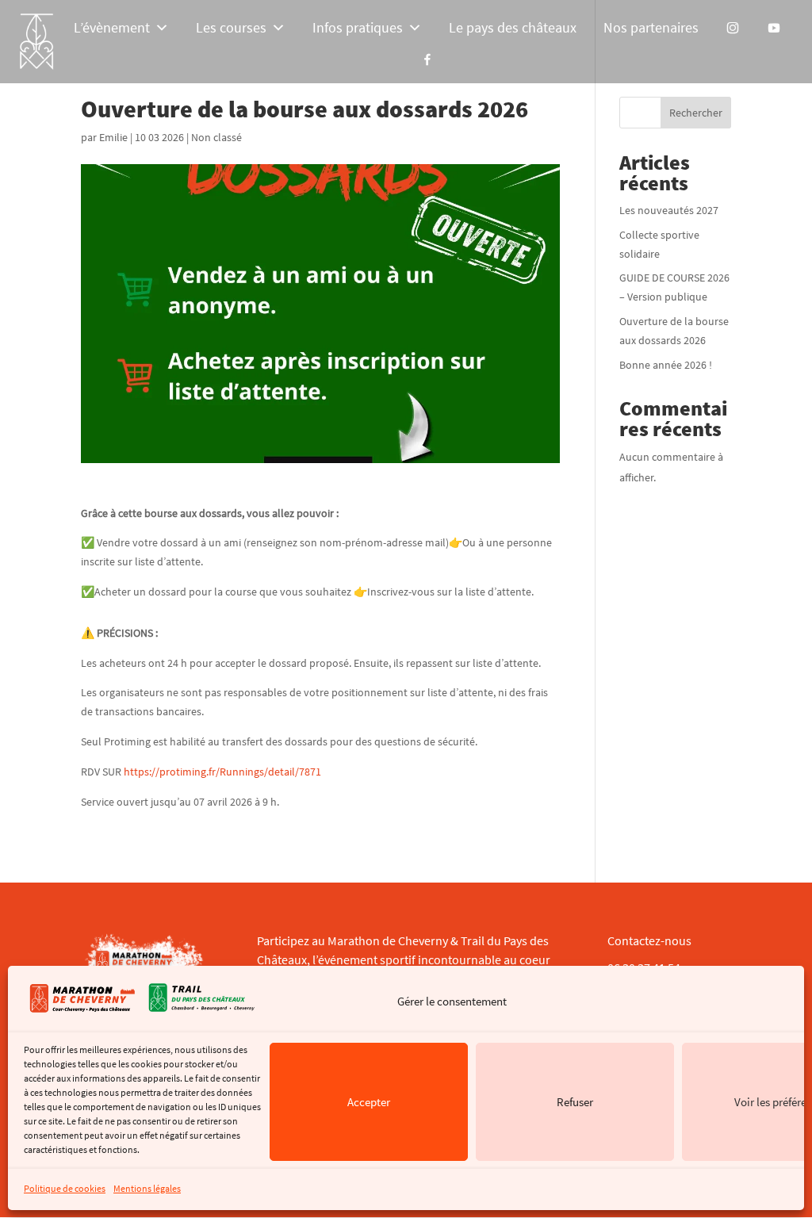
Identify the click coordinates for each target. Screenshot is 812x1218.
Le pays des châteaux (512, 27)
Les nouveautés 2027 (668, 210)
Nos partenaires (651, 27)
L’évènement (112, 27)
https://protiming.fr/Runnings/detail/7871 (222, 771)
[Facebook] (427, 59)
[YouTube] (774, 28)
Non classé (216, 137)
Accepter (368, 1101)
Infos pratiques (357, 27)
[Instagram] (732, 28)
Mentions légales (147, 1188)
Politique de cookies (64, 1188)
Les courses (231, 27)
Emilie (113, 137)
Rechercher (695, 112)
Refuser (575, 1101)
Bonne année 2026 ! (665, 365)
